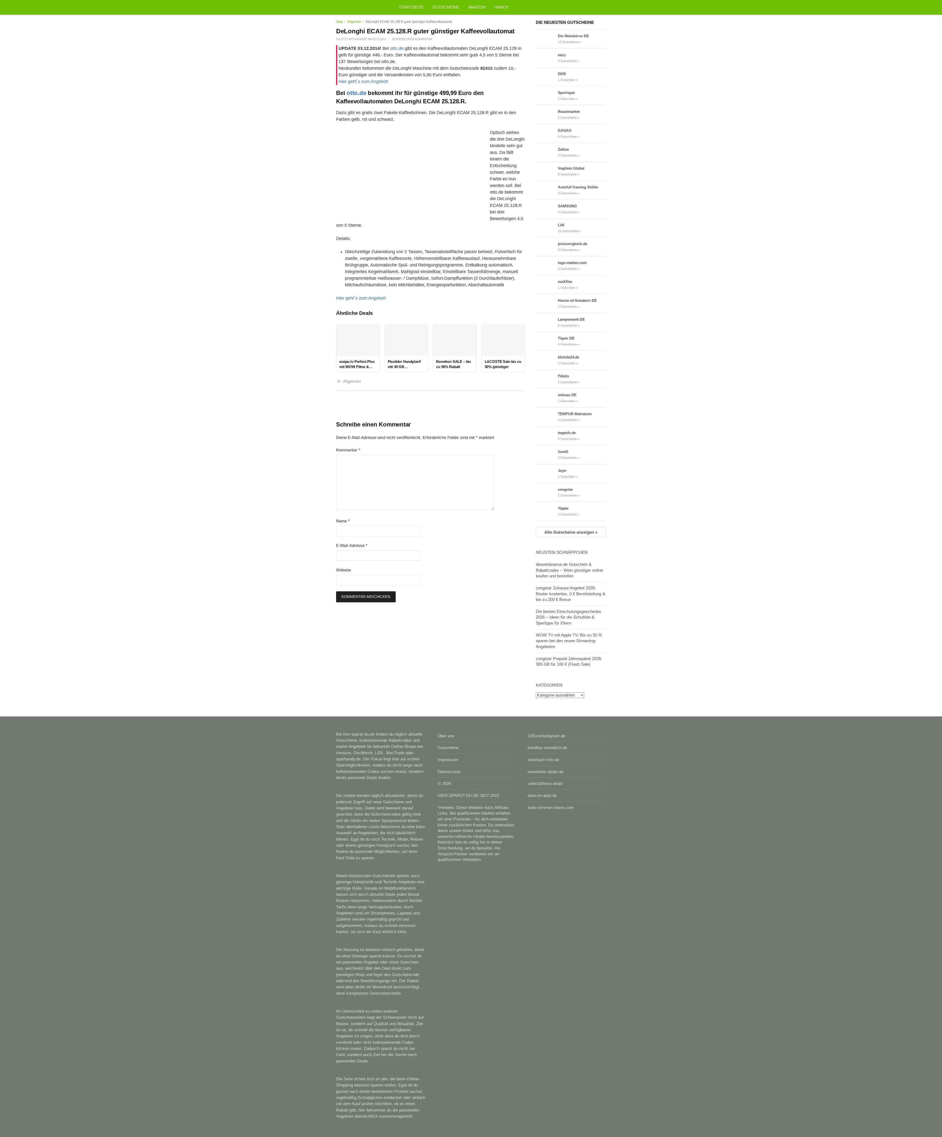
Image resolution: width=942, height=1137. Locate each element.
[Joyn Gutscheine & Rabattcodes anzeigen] (547, 473)
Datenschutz (449, 771)
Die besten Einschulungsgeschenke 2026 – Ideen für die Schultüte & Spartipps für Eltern (568, 617)
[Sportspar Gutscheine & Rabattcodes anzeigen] (547, 95)
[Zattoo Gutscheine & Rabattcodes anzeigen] (547, 152)
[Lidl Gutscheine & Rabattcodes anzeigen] (547, 228)
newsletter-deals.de (545, 771)
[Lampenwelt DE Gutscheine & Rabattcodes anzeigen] (547, 322)
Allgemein (354, 22)
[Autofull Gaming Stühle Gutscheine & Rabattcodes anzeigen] (547, 190)
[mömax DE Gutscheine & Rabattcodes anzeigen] (547, 398)
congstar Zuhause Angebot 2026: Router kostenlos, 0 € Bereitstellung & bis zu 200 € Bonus (570, 594)
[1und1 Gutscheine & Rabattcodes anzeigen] (547, 454)
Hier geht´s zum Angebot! (363, 81)
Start (339, 22)
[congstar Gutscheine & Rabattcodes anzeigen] (547, 492)
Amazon (476, 7)
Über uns (446, 736)
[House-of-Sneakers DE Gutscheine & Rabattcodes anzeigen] (547, 303)
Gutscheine (445, 7)
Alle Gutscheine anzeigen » (570, 532)
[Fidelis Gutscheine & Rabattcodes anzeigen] (547, 379)
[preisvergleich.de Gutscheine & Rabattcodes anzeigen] (547, 246)
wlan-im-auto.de (542, 795)
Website (343, 570)
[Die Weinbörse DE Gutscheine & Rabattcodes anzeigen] (547, 39)
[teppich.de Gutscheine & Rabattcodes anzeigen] (547, 435)
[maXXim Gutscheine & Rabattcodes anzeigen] (547, 284)
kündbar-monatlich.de (547, 747)
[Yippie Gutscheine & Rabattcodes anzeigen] (547, 511)
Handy (501, 7)
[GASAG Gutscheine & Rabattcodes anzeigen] (547, 133)
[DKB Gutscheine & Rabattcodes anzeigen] (547, 76)
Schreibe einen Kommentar (412, 39)
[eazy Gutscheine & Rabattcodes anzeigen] (547, 57)
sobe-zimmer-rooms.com (551, 807)
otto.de (397, 48)
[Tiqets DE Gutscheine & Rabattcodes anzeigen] (547, 341)
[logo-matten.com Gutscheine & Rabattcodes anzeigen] (547, 265)
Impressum (448, 759)
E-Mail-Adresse (351, 545)
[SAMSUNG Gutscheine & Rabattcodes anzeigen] (547, 209)
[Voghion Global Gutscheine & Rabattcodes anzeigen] (547, 171)
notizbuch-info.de (543, 759)
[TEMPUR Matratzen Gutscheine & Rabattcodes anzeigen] (547, 416)
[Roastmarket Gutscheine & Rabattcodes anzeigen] (547, 114)
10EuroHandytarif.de (546, 736)
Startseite (411, 7)
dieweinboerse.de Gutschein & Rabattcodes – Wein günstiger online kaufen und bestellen (569, 570)
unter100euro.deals (545, 783)
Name (343, 521)
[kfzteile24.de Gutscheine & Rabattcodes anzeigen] (547, 360)
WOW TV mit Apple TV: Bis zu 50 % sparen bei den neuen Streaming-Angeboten (569, 641)
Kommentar (348, 450)
